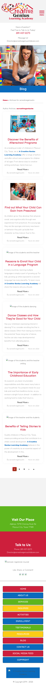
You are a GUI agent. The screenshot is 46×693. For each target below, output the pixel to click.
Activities (23, 615)
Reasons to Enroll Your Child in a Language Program (23, 263)
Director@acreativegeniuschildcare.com (23, 41)
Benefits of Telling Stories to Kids (23, 428)
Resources (23, 634)
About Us (23, 595)
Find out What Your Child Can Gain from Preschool (23, 209)
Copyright (23, 660)
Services (23, 602)
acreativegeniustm (25, 108)
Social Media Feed (23, 653)
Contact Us (23, 647)
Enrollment (23, 621)
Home (5, 100)
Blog (23, 640)
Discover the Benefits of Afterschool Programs (23, 141)
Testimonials (23, 627)
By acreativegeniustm (15, 173)
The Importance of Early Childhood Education (23, 374)
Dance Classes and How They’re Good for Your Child (23, 317)
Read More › (23, 169)
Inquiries (23, 608)
